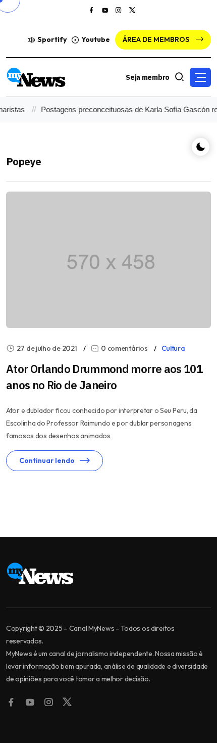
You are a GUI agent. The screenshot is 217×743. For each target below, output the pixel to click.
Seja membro (148, 77)
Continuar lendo (47, 460)
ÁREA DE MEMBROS (157, 39)
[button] (200, 77)
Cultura (173, 348)
